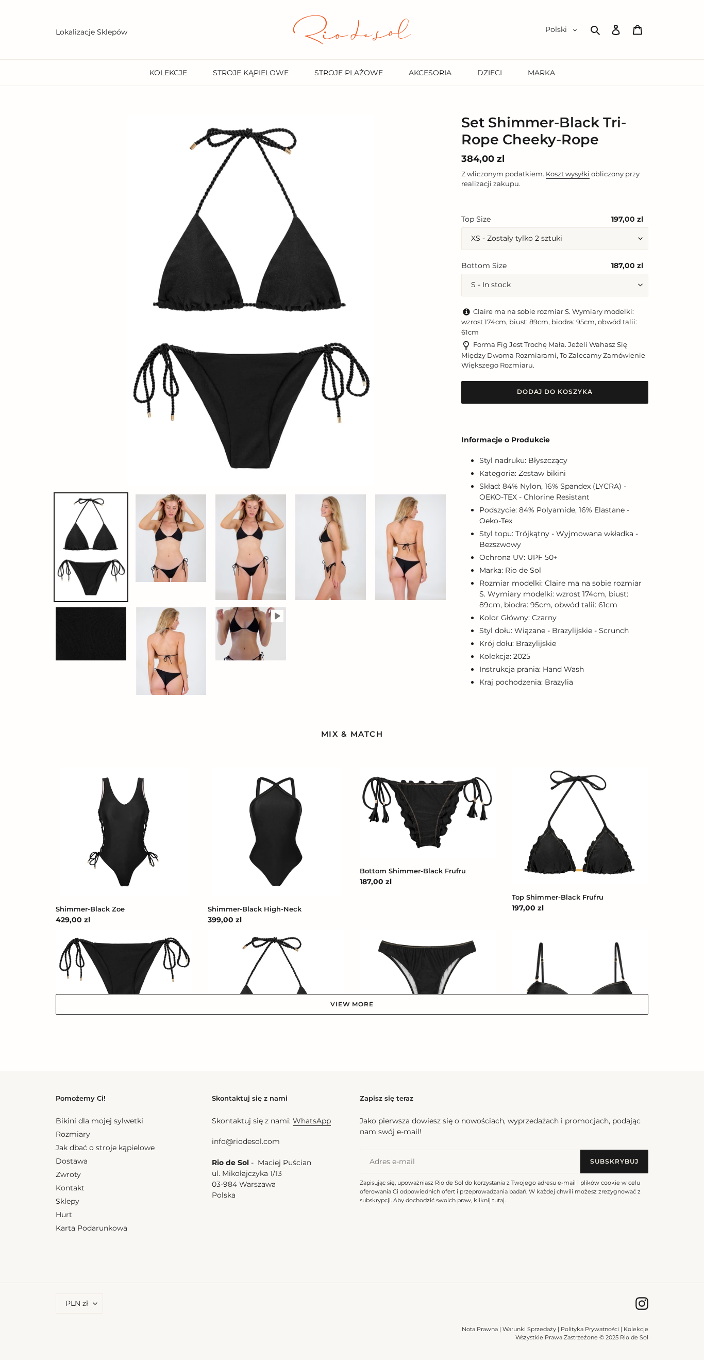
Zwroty (68, 1174)
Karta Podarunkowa (91, 1228)
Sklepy (67, 1201)
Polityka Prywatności (590, 1329)
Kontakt (70, 1187)
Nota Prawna (480, 1329)
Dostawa (72, 1161)
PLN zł (76, 1303)
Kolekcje (636, 1329)
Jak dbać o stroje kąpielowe (105, 1147)
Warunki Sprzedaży (529, 1329)
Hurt (64, 1214)
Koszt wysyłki (568, 174)
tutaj (498, 1200)
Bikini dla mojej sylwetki (99, 1120)
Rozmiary (73, 1134)
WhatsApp (312, 1120)
